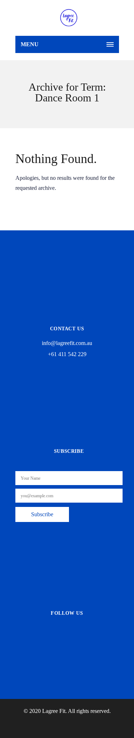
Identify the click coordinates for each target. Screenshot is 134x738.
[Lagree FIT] (69, 18)
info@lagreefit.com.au (67, 343)
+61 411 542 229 (67, 354)
